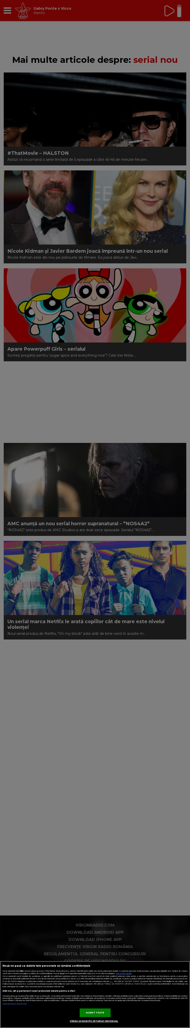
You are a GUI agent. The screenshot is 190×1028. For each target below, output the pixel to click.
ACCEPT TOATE (95, 1012)
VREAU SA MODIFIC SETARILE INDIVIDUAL (94, 1021)
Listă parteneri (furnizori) (14, 1004)
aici (111, 981)
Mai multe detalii (124, 973)
